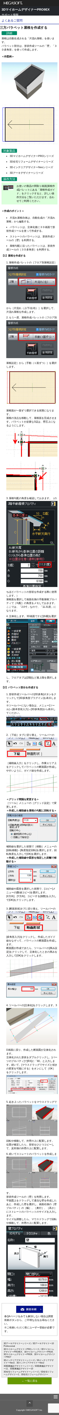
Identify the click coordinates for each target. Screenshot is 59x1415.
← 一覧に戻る (29, 1380)
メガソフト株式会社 (13, 3)
